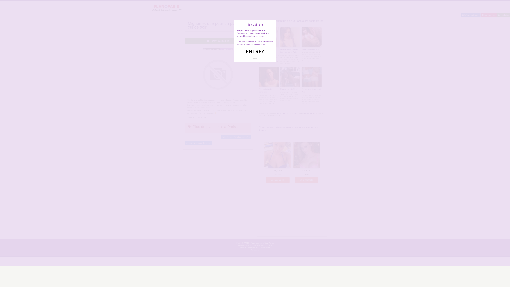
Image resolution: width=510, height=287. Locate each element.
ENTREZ (255, 51)
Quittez (255, 58)
